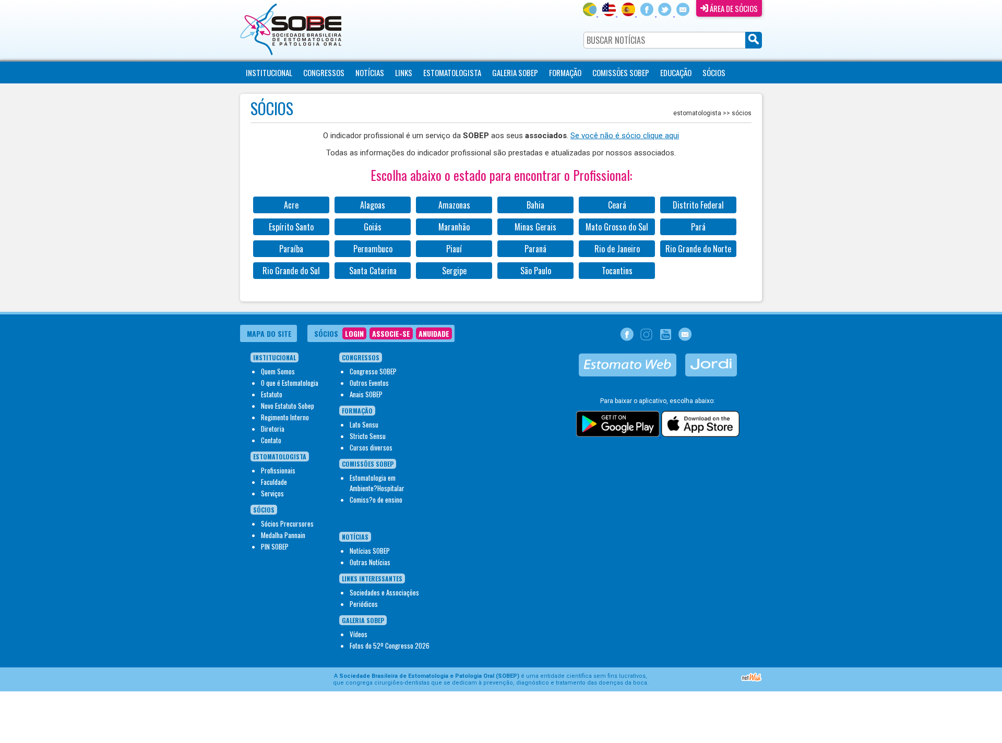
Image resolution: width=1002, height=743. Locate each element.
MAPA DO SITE (269, 333)
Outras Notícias (370, 562)
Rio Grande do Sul (291, 270)
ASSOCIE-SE (391, 333)
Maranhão (454, 227)
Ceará (617, 205)
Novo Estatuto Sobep (287, 405)
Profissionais (278, 470)
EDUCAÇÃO (675, 72)
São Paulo (535, 270)
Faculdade (274, 482)
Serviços (272, 493)
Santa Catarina (373, 270)
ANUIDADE (434, 333)
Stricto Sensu (368, 436)
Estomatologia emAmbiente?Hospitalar (377, 482)
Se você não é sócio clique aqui (624, 135)
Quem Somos (278, 371)
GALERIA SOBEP (515, 72)
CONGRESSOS (323, 72)
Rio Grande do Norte (698, 248)
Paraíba (291, 248)
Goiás (372, 227)
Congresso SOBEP (373, 371)
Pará (698, 227)
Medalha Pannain (283, 535)
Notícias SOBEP (370, 550)
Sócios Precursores (287, 523)
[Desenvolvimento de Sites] (751, 680)
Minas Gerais (535, 227)
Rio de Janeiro (617, 248)
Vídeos (358, 634)
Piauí (454, 248)
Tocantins (617, 270)
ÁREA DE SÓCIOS (733, 8)
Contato (271, 440)
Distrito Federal (698, 205)
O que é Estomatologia (289, 382)
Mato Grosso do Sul (617, 227)
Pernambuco (372, 248)
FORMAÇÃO (565, 72)
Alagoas (372, 205)
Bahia (535, 205)
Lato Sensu (364, 424)
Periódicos (364, 604)
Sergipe (454, 270)
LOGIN (354, 333)
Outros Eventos (369, 382)
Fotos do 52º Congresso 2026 (390, 645)
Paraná (535, 248)
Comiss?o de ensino (376, 499)
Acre (291, 205)
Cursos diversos (371, 447)
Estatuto (271, 394)
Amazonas (454, 205)
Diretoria (272, 428)
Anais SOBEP (366, 394)
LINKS (403, 72)
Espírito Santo (291, 227)
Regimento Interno (285, 417)
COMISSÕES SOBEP (620, 72)
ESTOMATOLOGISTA (452, 72)
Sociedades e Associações (384, 592)
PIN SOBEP (275, 546)
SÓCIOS (713, 72)
